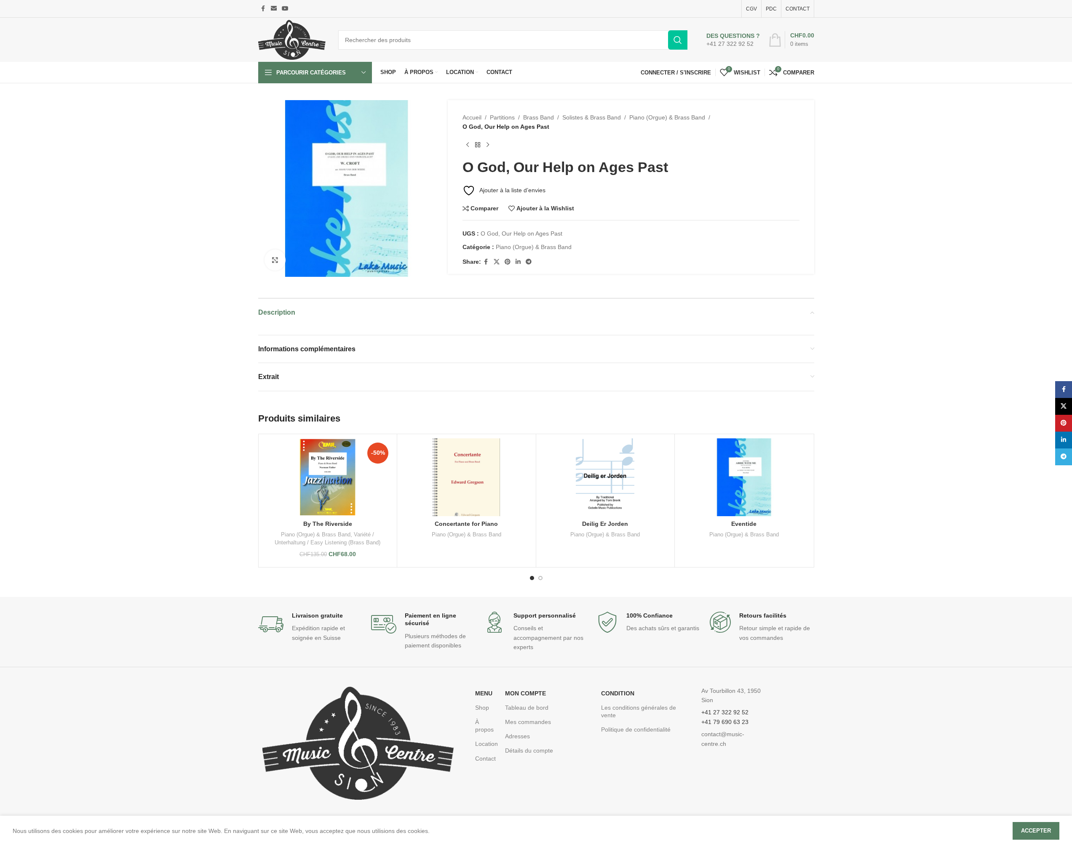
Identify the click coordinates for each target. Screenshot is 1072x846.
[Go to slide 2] (540, 578)
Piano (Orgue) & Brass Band (667, 117)
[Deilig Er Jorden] (605, 477)
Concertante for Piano (466, 523)
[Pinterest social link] (507, 262)
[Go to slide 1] (532, 578)
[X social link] (496, 262)
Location (486, 743)
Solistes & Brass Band (591, 117)
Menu (483, 693)
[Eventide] (744, 477)
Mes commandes (528, 722)
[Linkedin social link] (518, 262)
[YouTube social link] (285, 8)
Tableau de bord (526, 707)
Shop (482, 707)
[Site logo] (292, 39)
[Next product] (488, 145)
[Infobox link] (733, 40)
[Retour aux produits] (478, 145)
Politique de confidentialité (636, 729)
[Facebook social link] (263, 8)
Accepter (1036, 830)
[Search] (677, 40)
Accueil (471, 117)
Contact (485, 758)
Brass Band (538, 117)
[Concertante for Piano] (466, 477)
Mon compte (525, 693)
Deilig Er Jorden (605, 523)
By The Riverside (327, 523)
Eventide (744, 523)
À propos (484, 726)
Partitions (502, 117)
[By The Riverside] (328, 477)
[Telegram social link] (528, 262)
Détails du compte (529, 750)
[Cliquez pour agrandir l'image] (275, 260)
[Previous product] (467, 145)
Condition (617, 693)
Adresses (517, 736)
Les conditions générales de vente (638, 711)
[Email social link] (273, 8)
